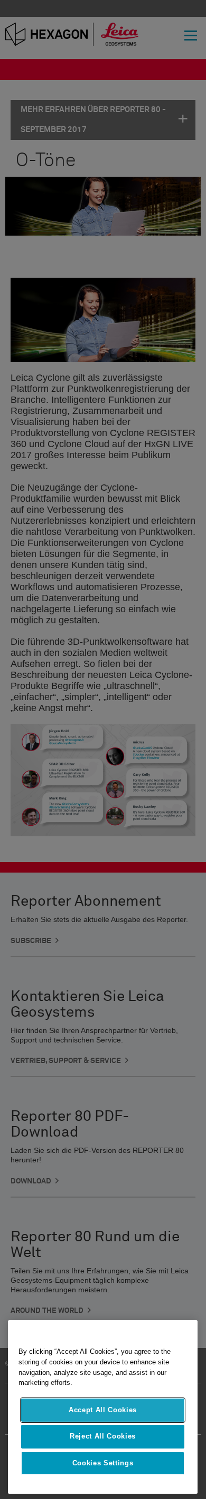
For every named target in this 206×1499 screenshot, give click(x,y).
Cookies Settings (103, 1463)
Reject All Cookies (103, 1436)
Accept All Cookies (103, 1410)
